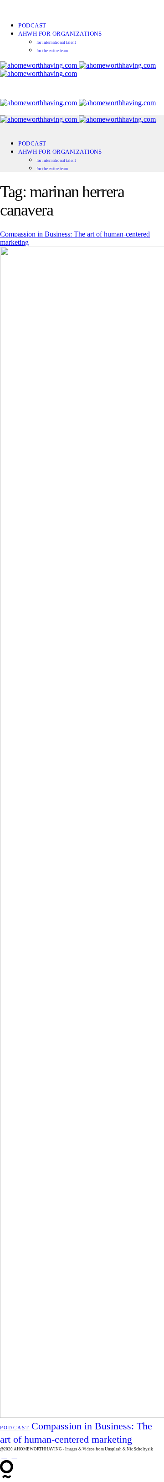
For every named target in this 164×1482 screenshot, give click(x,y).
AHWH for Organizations (60, 33)
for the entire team (52, 51)
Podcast (32, 25)
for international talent (56, 42)
